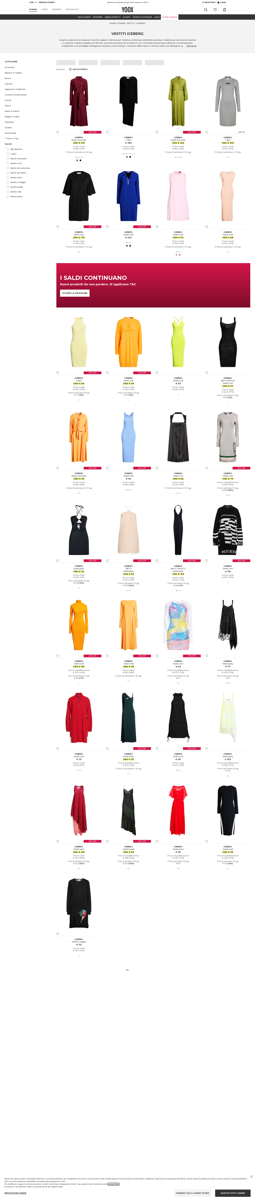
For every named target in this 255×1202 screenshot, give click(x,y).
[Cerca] (206, 10)
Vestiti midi (15, 191)
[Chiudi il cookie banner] (251, 1176)
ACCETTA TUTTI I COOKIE (233, 1193)
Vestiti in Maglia (18, 182)
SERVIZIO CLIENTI (47, 2)
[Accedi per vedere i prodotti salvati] (215, 10)
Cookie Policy (113, 1184)
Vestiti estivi (16, 177)
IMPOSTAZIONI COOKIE (15, 1193)
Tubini (13, 154)
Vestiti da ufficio (18, 173)
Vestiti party (16, 196)
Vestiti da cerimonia (20, 168)
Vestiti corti (16, 163)
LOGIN (222, 3)
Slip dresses (16, 149)
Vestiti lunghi (16, 187)
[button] (29, 67)
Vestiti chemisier (18, 158)
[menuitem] (33, 9)
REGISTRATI (210, 2)
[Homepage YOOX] (127, 9)
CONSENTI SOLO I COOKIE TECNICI (192, 1193)
